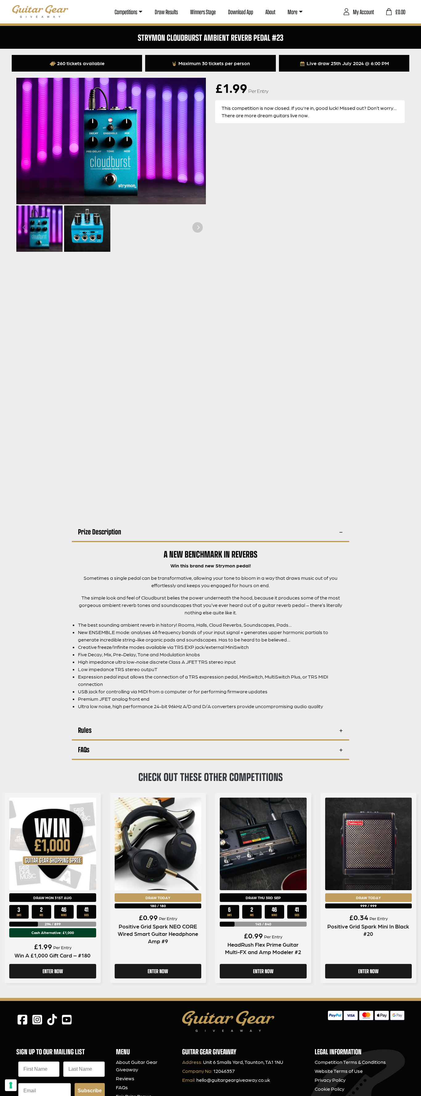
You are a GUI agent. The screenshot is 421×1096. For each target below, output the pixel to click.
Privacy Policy (330, 1080)
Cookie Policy (329, 1089)
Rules (85, 729)
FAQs (83, 749)
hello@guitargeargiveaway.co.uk (233, 1080)
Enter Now (53, 971)
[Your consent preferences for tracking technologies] (11, 1085)
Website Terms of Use (339, 1071)
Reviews (125, 1078)
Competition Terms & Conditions (350, 1062)
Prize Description (99, 531)
